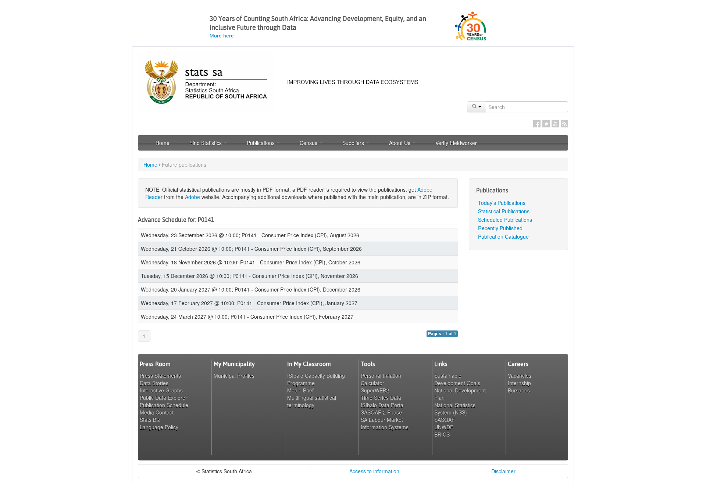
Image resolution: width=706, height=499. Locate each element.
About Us (400, 143)
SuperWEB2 (375, 390)
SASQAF (444, 419)
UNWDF (443, 427)
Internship (519, 383)
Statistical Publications (504, 211)
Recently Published (500, 228)
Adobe (192, 196)
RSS (564, 123)
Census (309, 143)
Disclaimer (503, 471)
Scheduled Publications (505, 219)
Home (163, 143)
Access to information (374, 471)
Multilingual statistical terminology (311, 401)
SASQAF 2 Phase (381, 412)
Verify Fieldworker (456, 143)
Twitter (546, 123)
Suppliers (354, 143)
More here (222, 36)
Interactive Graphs (161, 390)
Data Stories (154, 383)
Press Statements (160, 375)
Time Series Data (381, 397)
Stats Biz (150, 419)
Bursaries (519, 390)
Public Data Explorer (163, 397)
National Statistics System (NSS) (454, 408)
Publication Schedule (164, 405)
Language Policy (159, 427)
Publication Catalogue (503, 236)
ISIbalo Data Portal (382, 405)
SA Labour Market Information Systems (385, 423)
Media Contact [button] (157, 412)
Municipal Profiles (234, 375)
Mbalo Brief (300, 390)
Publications (261, 143)
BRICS (442, 434)
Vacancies (519, 375)
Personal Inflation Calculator (381, 379)
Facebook (537, 123)
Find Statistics (206, 143)
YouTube (555, 123)
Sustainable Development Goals (457, 379)
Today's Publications (501, 202)
